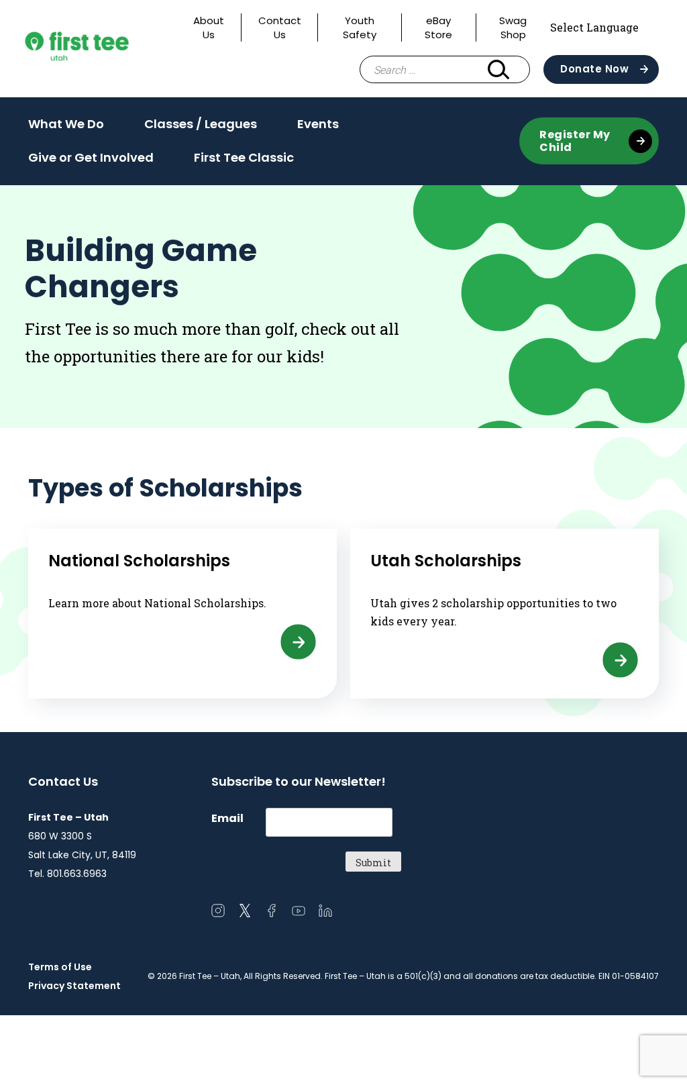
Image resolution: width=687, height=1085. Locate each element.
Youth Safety (359, 27)
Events (318, 128)
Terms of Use (60, 967)
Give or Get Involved (91, 161)
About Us (208, 27)
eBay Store (438, 27)
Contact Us (279, 27)
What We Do (66, 128)
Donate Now (594, 69)
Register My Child (575, 141)
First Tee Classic (244, 157)
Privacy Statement (74, 985)
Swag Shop (513, 27)
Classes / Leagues (200, 128)
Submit (373, 862)
